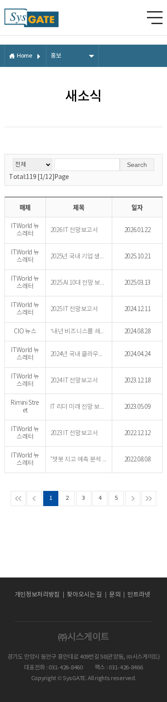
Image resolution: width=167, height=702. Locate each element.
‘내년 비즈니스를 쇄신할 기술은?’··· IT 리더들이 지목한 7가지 (78, 331)
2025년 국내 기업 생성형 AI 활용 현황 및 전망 (78, 256)
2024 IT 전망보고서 (74, 380)
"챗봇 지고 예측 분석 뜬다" (78, 459)
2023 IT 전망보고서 (74, 433)
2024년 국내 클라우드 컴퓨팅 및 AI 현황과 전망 (78, 354)
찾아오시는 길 (84, 594)
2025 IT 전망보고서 (74, 309)
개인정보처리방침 (37, 594)
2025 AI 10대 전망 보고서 (78, 283)
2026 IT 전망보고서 (74, 230)
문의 (114, 594)
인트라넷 (138, 594)
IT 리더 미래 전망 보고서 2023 (78, 407)
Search (137, 164)
